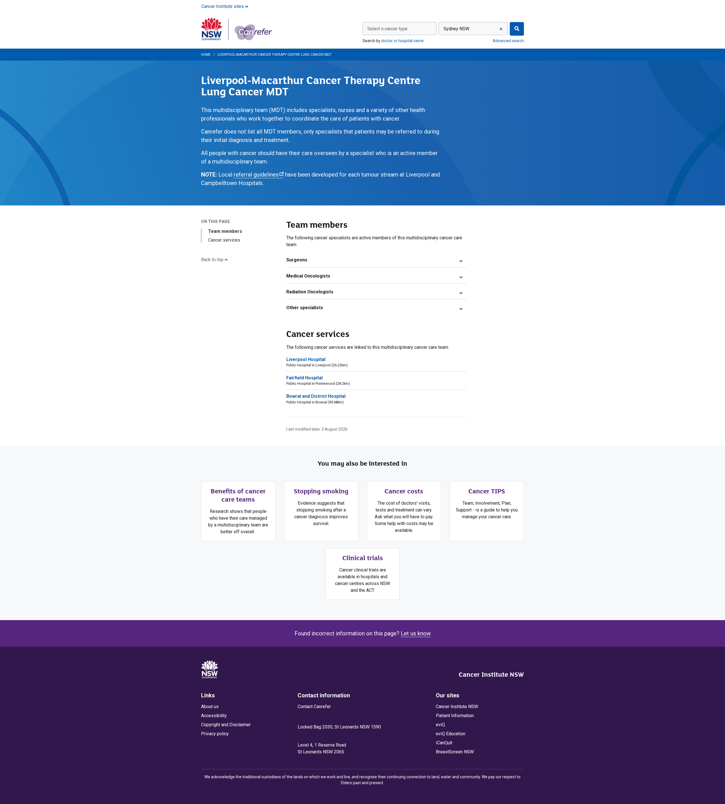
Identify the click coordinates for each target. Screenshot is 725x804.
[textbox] (399, 28)
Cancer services (224, 240)
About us (210, 706)
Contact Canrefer (314, 706)
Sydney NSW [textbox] (456, 28)
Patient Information (455, 715)
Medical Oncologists (308, 276)
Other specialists (304, 307)
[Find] (517, 29)
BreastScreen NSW (455, 751)
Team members (225, 231)
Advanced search (508, 40)
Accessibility (214, 715)
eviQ (440, 724)
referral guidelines (258, 174)
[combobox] (399, 28)
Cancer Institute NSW (491, 674)
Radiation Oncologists (309, 291)
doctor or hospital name (402, 40)
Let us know (416, 633)
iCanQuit (444, 742)
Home (206, 55)
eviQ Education (450, 733)
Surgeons (296, 260)
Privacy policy (215, 733)
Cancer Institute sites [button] (223, 6)
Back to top (213, 259)
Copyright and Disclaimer (226, 724)
